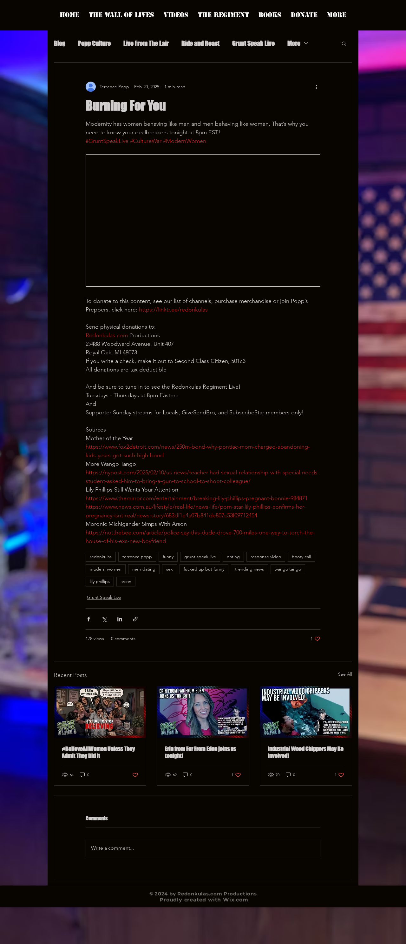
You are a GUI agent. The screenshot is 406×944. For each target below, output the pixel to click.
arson (126, 581)
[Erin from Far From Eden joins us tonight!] (203, 712)
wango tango (288, 569)
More (293, 43)
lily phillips (100, 581)
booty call (301, 556)
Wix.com (235, 900)
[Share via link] (135, 619)
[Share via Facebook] (89, 619)
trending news (249, 569)
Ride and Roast (200, 43)
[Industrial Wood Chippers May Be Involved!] (306, 712)
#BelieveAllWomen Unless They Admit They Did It (98, 752)
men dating (143, 569)
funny (168, 556)
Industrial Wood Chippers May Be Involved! (306, 752)
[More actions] (316, 86)
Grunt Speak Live (253, 43)
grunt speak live (200, 556)
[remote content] (203, 221)
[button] (344, 43)
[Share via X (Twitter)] (104, 619)
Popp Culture (94, 43)
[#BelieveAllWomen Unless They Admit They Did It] (100, 712)
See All (345, 674)
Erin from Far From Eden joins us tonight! (200, 752)
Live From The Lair (146, 43)
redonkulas (101, 556)
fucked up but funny (204, 569)
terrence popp (137, 556)
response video (266, 556)
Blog (59, 43)
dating (233, 556)
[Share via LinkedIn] (120, 619)
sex (169, 569)
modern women (105, 569)
